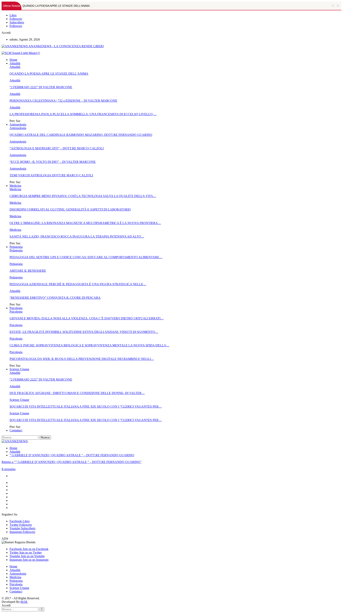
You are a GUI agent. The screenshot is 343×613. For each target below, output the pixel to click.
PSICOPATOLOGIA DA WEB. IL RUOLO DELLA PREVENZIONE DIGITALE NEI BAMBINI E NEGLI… (82, 359)
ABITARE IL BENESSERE (28, 270)
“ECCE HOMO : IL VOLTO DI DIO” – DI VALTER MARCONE (53, 161)
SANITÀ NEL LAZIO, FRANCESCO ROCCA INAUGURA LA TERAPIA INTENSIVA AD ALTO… (77, 236)
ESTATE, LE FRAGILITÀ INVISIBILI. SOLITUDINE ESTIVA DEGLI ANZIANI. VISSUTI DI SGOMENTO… (84, 332)
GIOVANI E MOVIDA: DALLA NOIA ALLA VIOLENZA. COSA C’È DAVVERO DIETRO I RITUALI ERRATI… (87, 318)
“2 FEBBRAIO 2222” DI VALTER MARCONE (41, 87)
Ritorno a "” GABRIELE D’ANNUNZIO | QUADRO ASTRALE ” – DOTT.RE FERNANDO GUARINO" (72, 462)
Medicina (15, 185)
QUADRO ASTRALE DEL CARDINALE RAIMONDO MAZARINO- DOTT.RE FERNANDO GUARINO (81, 134)
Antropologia (18, 124)
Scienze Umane (19, 369)
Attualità (15, 63)
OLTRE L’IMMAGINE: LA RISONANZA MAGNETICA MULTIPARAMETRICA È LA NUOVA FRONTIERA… (85, 223)
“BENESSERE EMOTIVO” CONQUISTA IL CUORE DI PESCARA (55, 297)
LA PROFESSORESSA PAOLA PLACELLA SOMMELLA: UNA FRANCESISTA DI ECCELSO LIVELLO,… (83, 114)
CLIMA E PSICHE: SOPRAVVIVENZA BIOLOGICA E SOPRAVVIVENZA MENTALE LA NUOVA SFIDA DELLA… (89, 345)
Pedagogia (16, 246)
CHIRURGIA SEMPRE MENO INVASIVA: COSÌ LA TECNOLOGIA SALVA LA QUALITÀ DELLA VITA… (83, 196)
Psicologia (16, 308)
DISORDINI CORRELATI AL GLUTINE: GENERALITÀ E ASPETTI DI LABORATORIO (70, 209)
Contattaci (16, 430)
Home (13, 59)
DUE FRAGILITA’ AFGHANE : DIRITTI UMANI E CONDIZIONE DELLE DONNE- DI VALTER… (77, 393)
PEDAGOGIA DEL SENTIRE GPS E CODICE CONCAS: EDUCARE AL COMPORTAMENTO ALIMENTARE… (86, 257)
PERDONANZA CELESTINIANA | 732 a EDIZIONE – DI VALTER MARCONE (63, 100)
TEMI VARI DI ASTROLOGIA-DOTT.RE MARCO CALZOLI (51, 175)
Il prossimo (8, 469)
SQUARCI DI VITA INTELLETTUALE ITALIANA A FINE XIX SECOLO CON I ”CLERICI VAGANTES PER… (86, 406)
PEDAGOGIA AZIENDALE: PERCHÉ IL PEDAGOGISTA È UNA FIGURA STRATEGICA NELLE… (78, 284)
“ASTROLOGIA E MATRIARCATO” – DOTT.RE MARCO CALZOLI (57, 148)
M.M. (24, 601)
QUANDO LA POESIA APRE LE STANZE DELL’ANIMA (56, 5)
